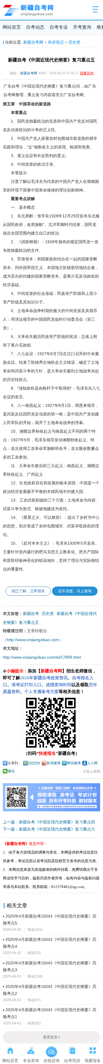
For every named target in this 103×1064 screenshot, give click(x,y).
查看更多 (51, 1037)
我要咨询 (87, 73)
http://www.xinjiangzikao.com (33, 639)
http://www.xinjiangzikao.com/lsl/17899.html (42, 657)
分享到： (14, 763)
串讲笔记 (56, 42)
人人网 (92, 763)
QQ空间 (34, 763)
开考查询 (82, 27)
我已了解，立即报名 (28, 591)
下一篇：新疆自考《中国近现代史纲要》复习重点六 (49, 829)
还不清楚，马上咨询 (75, 591)
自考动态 (35, 27)
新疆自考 (31, 613)
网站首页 (12, 27)
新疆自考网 (33, 42)
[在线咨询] (51, 1049)
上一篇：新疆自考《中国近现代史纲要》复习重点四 (49, 822)
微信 (11, 771)
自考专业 (58, 27)
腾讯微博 (74, 763)
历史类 (74, 42)
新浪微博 (53, 763)
